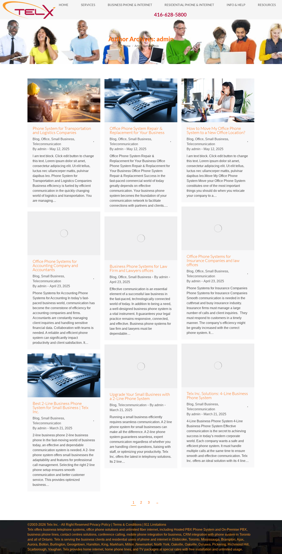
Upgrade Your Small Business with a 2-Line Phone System (140, 396)
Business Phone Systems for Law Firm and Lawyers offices (138, 268)
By (39, 149)
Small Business (62, 139)
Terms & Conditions (127, 524)
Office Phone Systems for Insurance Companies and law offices (213, 260)
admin (165, 39)
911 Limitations (155, 524)
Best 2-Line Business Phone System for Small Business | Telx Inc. (60, 407)
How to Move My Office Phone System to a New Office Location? (216, 130)
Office (45, 139)
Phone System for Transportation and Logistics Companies (62, 130)
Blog (36, 139)
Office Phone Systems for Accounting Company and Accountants (55, 265)
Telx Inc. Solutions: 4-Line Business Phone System (217, 395)
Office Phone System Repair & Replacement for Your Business (137, 130)
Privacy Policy (100, 524)
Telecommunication (47, 144)
